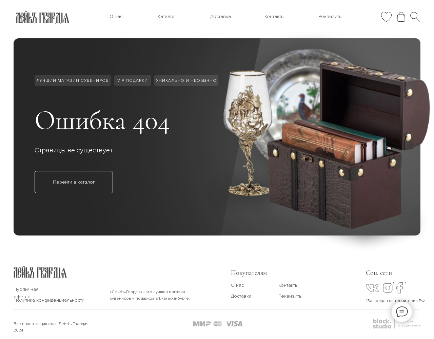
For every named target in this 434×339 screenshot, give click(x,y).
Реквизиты (330, 16)
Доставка (220, 16)
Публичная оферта (26, 293)
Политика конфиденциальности (49, 300)
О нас (116, 16)
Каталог (166, 16)
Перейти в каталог (74, 182)
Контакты (274, 16)
